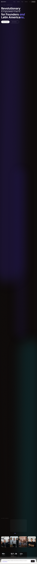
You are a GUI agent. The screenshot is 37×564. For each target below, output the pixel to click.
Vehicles (26, 1)
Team (22, 1)
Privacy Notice (4, 561)
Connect (33, 1)
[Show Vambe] (20, 533)
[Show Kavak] (13, 533)
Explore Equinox (5, 21)
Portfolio (18, 1)
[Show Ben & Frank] (15, 533)
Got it (33, 561)
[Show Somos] (23, 533)
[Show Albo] (16, 533)
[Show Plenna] (22, 533)
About (14, 1)
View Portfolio (15, 21)
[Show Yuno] (18, 533)
